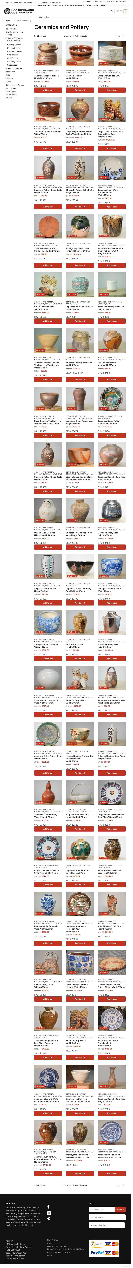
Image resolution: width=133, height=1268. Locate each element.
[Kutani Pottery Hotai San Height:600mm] (111, 904)
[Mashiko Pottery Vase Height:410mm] (111, 622)
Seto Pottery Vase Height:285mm (74, 645)
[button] (122, 11)
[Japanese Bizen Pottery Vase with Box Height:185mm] (111, 678)
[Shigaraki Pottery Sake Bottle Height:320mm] (48, 168)
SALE (45, 73)
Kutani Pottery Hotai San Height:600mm (109, 927)
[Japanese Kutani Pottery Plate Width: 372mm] (111, 399)
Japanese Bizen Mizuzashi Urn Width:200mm (46, 77)
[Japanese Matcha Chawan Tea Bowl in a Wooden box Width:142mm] (48, 340)
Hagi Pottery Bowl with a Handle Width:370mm (77, 815)
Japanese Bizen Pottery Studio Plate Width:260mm (47, 249)
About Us (51, 1243)
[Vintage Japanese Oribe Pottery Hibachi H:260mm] (80, 226)
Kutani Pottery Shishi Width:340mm (76, 1041)
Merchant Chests (14, 51)
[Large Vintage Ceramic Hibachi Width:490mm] (80, 962)
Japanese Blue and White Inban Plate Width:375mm (110, 1156)
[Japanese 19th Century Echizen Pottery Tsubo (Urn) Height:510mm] (48, 1132)
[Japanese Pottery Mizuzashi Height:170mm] (111, 284)
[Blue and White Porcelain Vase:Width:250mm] (48, 904)
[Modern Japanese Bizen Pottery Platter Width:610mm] (111, 962)
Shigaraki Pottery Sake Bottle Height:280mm (80, 191)
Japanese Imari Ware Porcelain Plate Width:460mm (108, 1043)
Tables (8, 81)
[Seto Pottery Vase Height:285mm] (80, 622)
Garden (48, 1152)
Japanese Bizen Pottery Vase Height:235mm (80, 422)
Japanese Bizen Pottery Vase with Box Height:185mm (111, 701)
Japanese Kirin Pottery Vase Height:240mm (79, 308)
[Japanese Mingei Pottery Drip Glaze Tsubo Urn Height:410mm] (48, 1018)
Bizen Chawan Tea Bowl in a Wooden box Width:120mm (79, 478)
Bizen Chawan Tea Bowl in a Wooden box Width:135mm (47, 422)
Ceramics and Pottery (44, 71)
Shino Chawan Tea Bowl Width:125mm (109, 77)
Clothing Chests (14, 44)
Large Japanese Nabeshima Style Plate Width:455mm (111, 815)
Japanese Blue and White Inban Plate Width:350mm (46, 1100)
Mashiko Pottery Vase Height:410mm (108, 645)
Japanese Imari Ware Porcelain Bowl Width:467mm (76, 929)
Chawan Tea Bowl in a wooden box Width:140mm (78, 1100)
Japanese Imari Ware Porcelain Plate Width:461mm (108, 192)
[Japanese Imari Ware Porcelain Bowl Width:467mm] (80, 904)
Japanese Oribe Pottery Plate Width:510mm (48, 757)
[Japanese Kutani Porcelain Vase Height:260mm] (80, 848)
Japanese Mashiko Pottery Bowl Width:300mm (78, 589)
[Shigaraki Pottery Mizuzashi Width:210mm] (80, 340)
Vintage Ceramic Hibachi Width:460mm (46, 645)
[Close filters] (26, 25)
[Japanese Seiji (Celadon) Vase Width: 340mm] (48, 678)
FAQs (49, 1255)
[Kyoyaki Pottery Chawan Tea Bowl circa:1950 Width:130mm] (80, 734)
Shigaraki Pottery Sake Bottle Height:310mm (48, 478)
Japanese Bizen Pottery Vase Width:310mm (111, 478)
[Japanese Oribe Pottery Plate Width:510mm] (48, 734)
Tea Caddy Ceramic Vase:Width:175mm (107, 363)
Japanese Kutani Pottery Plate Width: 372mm (109, 422)
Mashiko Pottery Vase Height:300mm (108, 534)
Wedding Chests (14, 61)
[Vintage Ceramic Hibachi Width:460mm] (48, 622)
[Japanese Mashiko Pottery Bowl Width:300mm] (80, 566)
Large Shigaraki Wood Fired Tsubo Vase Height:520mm (79, 132)
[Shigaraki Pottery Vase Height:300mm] (48, 566)
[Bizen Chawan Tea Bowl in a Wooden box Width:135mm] (48, 399)
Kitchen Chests (13, 48)
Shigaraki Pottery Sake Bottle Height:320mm (48, 191)
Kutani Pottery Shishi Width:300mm (44, 308)
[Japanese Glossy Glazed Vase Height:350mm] (111, 848)
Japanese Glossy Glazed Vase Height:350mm (109, 871)
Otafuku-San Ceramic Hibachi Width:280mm (44, 534)
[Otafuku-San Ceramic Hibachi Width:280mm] (48, 510)
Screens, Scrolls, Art (14, 68)
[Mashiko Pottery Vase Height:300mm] (111, 510)
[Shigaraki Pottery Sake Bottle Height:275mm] (111, 734)
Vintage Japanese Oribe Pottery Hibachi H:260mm (78, 249)
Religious (9, 78)
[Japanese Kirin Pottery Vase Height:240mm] (80, 284)
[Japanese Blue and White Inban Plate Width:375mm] (111, 1132)
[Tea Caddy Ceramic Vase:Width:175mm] (111, 340)
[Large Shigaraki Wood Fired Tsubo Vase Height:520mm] (80, 109)
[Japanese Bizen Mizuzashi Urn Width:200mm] (48, 53)
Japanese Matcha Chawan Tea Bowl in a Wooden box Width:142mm (46, 365)
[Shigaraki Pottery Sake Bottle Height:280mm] (80, 168)
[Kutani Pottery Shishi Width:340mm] (80, 1018)
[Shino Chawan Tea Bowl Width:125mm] (111, 53)
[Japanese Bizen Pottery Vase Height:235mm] (80, 399)
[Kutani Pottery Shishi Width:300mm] (48, 284)
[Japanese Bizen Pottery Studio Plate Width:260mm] (48, 226)
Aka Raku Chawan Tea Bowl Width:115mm (47, 132)
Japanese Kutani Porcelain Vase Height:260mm (78, 871)
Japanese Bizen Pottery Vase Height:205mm (111, 1100)
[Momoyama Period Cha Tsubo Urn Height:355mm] (80, 1132)
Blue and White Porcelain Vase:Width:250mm (46, 927)
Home (7, 20)
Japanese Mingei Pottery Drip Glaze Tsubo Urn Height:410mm (46, 1043)
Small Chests (12, 55)
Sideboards (12, 65)
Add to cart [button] (48, 90)
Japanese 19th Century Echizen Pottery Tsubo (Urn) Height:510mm (47, 1159)
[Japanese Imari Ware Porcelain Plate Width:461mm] (111, 168)
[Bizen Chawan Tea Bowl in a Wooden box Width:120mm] (80, 454)
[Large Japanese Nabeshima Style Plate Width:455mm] (111, 792)
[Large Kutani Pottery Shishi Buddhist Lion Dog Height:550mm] (111, 109)
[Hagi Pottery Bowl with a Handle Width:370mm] (80, 792)
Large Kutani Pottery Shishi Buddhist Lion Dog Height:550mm (110, 134)
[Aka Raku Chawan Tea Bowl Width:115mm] (48, 109)
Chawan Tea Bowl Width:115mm (74, 77)
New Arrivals (83, 73)
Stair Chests (12, 58)
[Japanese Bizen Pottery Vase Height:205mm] (111, 1077)
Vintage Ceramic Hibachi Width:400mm (109, 589)
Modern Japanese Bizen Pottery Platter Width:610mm (111, 985)
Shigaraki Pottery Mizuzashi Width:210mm (79, 363)
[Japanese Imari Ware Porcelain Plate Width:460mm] (111, 1018)
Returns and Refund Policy (58, 1252)
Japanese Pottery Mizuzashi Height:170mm (111, 308)
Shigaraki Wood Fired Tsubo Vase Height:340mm (79, 534)
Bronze (8, 75)
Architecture (10, 88)
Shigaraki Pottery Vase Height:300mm (45, 589)
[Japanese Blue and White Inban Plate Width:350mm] (48, 1077)
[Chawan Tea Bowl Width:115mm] (80, 53)
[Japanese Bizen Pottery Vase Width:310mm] (111, 454)
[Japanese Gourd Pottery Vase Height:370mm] (48, 792)
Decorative (71, 73)
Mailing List (27, 1225)
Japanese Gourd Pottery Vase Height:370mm (45, 815)
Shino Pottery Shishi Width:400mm (43, 985)
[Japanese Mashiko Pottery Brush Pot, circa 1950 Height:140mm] (111, 226)
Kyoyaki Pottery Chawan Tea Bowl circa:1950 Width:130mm (79, 758)
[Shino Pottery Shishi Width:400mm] (48, 962)
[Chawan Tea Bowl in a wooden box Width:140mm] (80, 1077)
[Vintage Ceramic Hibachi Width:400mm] (111, 566)
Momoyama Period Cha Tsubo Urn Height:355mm (78, 1156)
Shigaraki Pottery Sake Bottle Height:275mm (111, 757)
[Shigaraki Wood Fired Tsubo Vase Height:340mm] (80, 510)
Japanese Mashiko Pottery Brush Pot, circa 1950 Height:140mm (110, 251)
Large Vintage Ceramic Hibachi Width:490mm (77, 985)
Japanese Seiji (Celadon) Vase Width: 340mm (46, 701)
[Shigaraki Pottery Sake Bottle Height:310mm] (48, 454)
